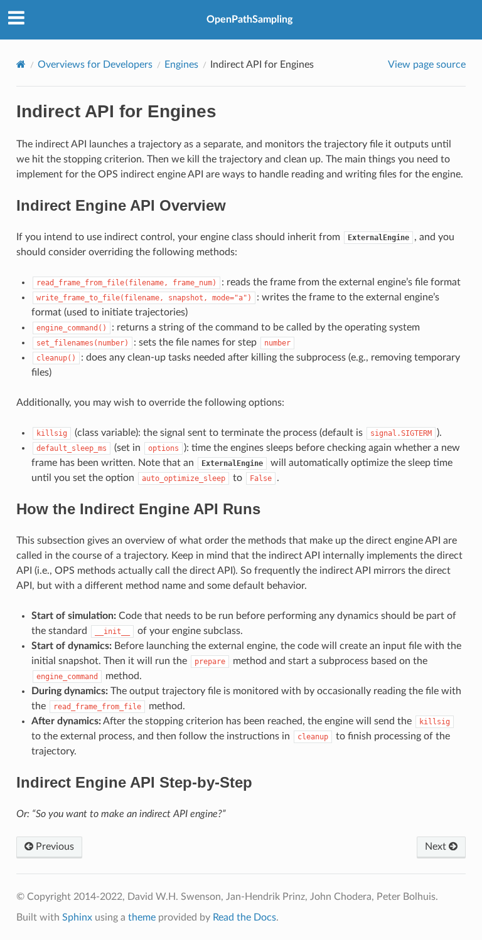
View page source (427, 65)
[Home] (21, 64)
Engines (181, 65)
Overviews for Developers (95, 65)
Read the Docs (244, 917)
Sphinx (77, 917)
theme (142, 917)
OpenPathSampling (249, 19)
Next (437, 847)
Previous (53, 847)
